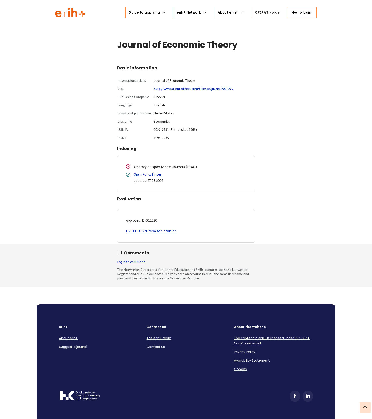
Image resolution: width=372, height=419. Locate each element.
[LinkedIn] (308, 396)
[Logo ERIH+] (70, 12)
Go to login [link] (301, 12)
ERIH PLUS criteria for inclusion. (151, 230)
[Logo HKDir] (79, 396)
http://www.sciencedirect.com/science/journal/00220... (194, 88)
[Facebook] (295, 396)
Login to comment (131, 262)
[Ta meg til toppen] (365, 407)
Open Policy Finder (147, 174)
